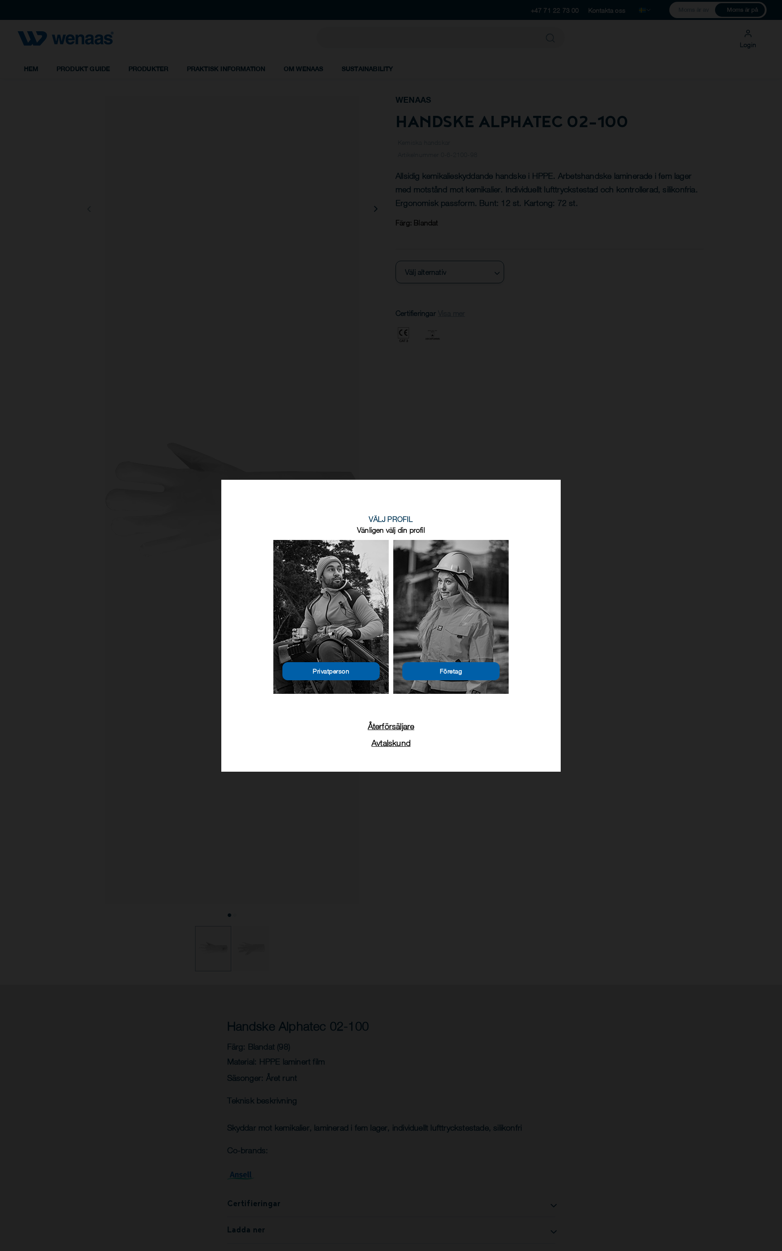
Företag (451, 671)
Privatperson (331, 671)
